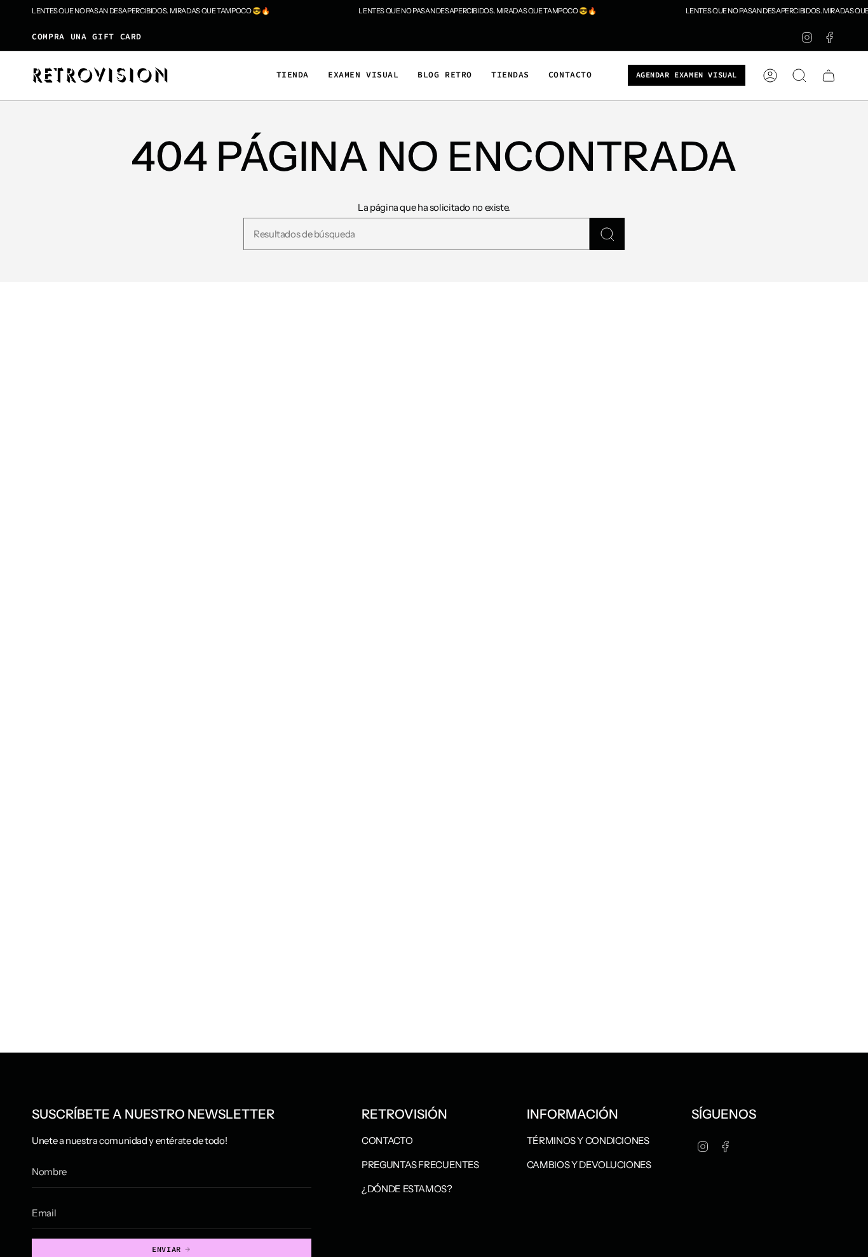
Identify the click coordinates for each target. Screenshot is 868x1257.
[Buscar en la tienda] (607, 234)
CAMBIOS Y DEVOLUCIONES (589, 1165)
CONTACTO (387, 1140)
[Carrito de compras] (828, 75)
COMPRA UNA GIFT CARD (87, 36)
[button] (292, 75)
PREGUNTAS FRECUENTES (420, 1165)
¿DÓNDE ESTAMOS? (407, 1189)
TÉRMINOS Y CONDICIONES (588, 1140)
